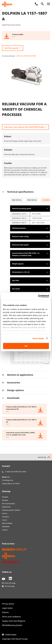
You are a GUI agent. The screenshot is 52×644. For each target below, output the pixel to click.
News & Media (7, 523)
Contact (4, 530)
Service (4, 513)
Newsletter (6, 526)
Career (4, 520)
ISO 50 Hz (16, 200)
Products (5, 497)
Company (5, 517)
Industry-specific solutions (11, 510)
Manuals (5, 500)
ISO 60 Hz (32, 200)
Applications (6, 507)
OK (26, 346)
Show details (38, 338)
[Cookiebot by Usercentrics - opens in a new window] (38, 296)
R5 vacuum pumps (8, 503)
